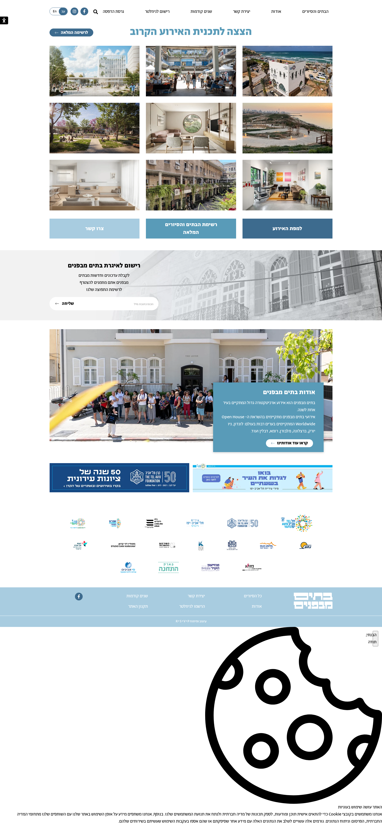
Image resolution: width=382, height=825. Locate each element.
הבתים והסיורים (315, 12)
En (55, 11)
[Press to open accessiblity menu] (4, 20)
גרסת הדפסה (113, 12)
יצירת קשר (241, 12)
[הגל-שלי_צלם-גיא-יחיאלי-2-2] (287, 71)
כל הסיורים (253, 596)
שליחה (67, 303)
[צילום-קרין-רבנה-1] (191, 128)
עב (63, 11)
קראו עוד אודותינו (292, 443)
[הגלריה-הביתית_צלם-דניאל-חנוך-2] (287, 185)
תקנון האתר (138, 606)
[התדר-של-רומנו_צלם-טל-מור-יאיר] (191, 185)
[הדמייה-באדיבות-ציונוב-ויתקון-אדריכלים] (94, 71)
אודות (276, 12)
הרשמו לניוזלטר (192, 606)
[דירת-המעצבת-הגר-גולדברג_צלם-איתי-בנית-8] (94, 185)
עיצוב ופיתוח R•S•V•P (191, 621)
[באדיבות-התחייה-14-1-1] (191, 71)
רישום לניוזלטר (157, 12)
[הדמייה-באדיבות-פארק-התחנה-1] (94, 128)
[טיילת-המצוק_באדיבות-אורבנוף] (287, 128)
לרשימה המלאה (74, 33)
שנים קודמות (201, 12)
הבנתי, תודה (374, 638)
